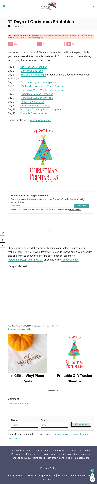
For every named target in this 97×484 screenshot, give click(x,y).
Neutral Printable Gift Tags (35, 105)
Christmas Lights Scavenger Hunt (39, 82)
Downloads (21, 329)
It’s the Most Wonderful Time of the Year (43, 86)
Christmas (12, 329)
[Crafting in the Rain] (48, 5)
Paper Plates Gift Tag (32, 101)
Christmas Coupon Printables (37, 94)
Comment (13, 398)
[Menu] (4, 6)
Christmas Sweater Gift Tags (37, 97)
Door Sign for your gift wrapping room (41, 109)
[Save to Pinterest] (2, 250)
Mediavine (48, 479)
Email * (44, 420)
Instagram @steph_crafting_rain (25, 259)
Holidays (29, 329)
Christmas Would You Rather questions (42, 90)
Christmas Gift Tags (32, 70)
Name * (15, 420)
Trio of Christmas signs (33, 74)
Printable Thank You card (34, 113)
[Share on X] (2, 245)
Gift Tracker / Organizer (33, 66)
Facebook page (70, 259)
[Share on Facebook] (2, 239)
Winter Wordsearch (40, 120)
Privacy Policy (48, 468)
